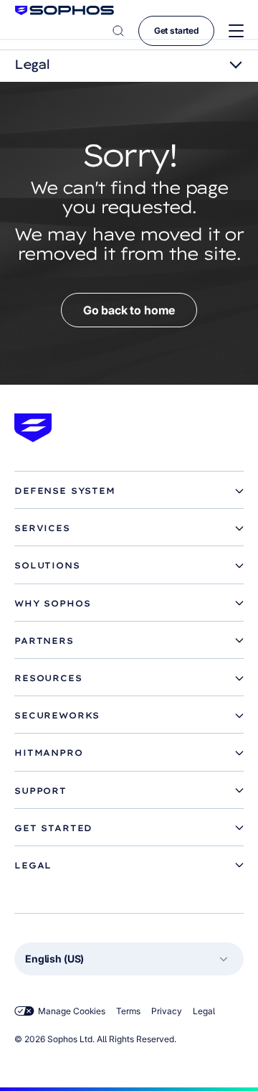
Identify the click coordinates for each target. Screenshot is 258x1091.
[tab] (129, 491)
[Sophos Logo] (64, 10)
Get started (176, 30)
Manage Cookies (71, 1011)
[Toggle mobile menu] (236, 31)
